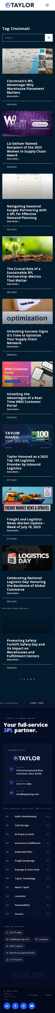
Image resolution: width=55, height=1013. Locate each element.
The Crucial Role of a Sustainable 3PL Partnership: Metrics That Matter (24, 275)
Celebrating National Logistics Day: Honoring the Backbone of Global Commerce (26, 584)
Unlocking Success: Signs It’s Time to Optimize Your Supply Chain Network (27, 337)
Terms (48, 995)
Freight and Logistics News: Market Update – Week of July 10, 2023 (26, 523)
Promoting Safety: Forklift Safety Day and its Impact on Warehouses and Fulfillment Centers (26, 648)
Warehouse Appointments (22, 952)
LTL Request (16, 959)
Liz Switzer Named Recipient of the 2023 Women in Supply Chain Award (26, 149)
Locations (43, 939)
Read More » (13, 96)
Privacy (33, 995)
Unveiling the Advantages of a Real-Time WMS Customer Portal (25, 400)
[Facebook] (15, 1006)
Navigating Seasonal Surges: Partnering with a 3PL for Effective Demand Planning (27, 212)
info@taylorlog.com (27, 794)
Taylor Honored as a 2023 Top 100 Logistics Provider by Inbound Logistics (27, 462)
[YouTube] (31, 1006)
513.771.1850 (23, 783)
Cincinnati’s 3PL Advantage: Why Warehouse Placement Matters (25, 87)
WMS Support (16, 946)
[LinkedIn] (7, 1006)
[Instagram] (23, 1006)
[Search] (49, 38)
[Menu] (47, 5)
